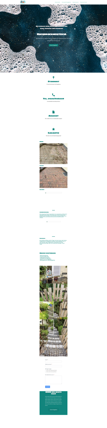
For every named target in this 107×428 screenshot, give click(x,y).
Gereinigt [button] (42, 327)
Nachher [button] (64, 273)
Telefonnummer (48, 364)
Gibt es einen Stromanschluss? (51, 371)
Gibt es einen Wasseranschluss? (51, 370)
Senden (47, 386)
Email (46, 359)
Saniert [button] (64, 327)
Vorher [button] (42, 273)
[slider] (53, 273)
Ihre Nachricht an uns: (49, 374)
